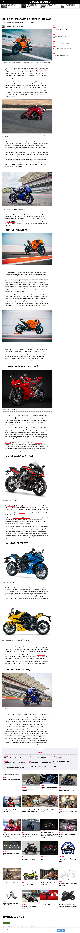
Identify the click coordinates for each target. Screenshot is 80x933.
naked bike (13, 716)
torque (35, 83)
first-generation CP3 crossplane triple (38, 714)
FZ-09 (8, 716)
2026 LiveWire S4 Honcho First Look (60, 55)
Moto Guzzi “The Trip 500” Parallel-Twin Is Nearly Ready (64, 766)
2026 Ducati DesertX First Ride (11, 882)
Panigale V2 (10, 415)
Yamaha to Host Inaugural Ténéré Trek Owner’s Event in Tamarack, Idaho (67, 860)
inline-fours (17, 77)
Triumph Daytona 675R (43, 220)
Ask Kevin (24, 904)
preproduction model (18, 517)
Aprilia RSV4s (39, 70)
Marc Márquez (38, 442)
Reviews (5, 766)
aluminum (36, 511)
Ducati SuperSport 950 (21, 92)
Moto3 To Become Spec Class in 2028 (37, 766)
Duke (42, 349)
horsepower (8, 85)
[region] (40, 930)
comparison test (41, 654)
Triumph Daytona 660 (22, 656)
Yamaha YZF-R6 (11, 221)
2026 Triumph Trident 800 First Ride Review (14, 767)
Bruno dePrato (26, 517)
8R (8, 646)
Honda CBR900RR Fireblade (41, 296)
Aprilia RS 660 (11, 505)
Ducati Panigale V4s (30, 70)
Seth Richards (10, 26)
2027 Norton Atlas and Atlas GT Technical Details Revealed (62, 49)
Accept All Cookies (61, 930)
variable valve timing (34, 161)
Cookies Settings (6, 922)
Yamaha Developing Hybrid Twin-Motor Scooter (40, 762)
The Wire (6, 756)
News (30, 761)
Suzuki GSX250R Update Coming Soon (62, 757)
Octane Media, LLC (18, 926)
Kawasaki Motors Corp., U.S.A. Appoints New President (14, 763)
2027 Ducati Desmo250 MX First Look (61, 43)
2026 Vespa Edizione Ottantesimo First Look (61, 37)
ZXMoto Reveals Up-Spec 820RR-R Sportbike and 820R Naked (60, 30)
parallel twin (22, 512)
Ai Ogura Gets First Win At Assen (61, 761)
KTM (16, 274)
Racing (4, 777)
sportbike (28, 68)
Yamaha (20, 714)
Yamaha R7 (34, 656)
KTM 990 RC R (11, 274)
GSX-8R (17, 589)
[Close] (78, 930)
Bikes (3, 16)
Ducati (34, 415)
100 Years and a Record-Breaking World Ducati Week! (15, 758)
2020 (22, 505)
